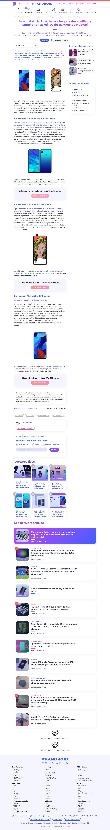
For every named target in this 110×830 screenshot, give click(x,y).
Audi (14, 785)
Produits (31, 415)
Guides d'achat (36, 641)
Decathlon (81, 805)
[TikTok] (63, 763)
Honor (80, 775)
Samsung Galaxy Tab (52, 810)
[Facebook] (49, 763)
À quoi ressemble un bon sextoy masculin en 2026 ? (52, 590)
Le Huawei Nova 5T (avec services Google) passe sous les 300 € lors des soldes (58, 513)
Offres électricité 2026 (80, 110)
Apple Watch (17, 805)
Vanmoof (81, 813)
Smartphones (44, 415)
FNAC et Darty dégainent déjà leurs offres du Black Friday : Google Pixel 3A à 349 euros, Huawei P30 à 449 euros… (39, 485)
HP (79, 777)
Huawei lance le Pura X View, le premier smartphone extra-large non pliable (85, 52)
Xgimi (47, 796)
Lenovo (80, 774)
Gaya (79, 806)
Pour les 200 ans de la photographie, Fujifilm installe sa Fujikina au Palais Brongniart (22, 484)
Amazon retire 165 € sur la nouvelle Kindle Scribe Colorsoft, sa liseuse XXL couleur (51, 608)
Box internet (77, 108)
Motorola (16, 774)
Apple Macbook (82, 771)
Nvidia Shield (50, 777)
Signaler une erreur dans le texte (25, 408)
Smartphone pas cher (80, 100)
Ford (14, 790)
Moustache (81, 808)
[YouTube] (56, 763)
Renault (15, 795)
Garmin (15, 808)
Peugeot (16, 793)
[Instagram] (46, 763)
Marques (23, 17)
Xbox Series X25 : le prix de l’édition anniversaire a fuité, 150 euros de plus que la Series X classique (54, 626)
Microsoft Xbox (50, 774)
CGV (88, 823)
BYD (14, 787)
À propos (38, 823)
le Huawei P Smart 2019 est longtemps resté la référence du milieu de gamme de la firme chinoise (39, 125)
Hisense (48, 785)
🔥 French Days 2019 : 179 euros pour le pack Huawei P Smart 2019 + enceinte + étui (40, 513)
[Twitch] (60, 763)
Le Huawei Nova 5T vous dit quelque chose (31, 300)
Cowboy (80, 803)
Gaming (47, 767)
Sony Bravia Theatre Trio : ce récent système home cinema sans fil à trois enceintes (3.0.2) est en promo (52, 553)
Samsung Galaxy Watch (20, 811)
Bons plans (80, 3)
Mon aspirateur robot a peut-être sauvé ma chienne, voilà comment (52, 681)
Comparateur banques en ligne (40, 819)
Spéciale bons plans (52, 444)
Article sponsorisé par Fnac (55, 35)
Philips (48, 790)
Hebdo (36, 444)
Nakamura (81, 810)
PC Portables (82, 767)
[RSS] (53, 763)
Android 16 (93, 816)
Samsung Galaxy (18, 777)
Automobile (16, 783)
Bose (79, 787)
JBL (79, 790)
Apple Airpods (82, 785)
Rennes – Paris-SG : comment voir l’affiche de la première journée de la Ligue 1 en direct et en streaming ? (54, 571)
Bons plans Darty (60, 415)
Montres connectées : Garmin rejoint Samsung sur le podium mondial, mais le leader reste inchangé (86, 62)
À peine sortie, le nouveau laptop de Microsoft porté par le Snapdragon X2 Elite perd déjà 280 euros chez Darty (53, 700)
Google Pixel (17, 771)
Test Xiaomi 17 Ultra (80, 816)
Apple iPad (49, 803)
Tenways (80, 811)
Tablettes (48, 801)
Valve (47, 780)
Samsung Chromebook (85, 780)
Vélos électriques (83, 801)
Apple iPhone (17, 769)
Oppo (15, 775)
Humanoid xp (27, 422)
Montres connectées (20, 801)
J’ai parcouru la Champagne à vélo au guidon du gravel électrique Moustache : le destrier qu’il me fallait (53, 534)
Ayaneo (48, 771)
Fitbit (15, 806)
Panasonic (49, 789)
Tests (64, 3)
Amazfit (15, 803)
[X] (43, 763)
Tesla (14, 796)
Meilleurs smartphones (81, 95)
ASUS (47, 769)
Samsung (49, 792)
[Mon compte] (27, 3)
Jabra (79, 789)
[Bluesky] (67, 763)
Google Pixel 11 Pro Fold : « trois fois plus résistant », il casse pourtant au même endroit (53, 718)
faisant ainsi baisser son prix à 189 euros (35, 184)
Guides (71, 3)
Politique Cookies (59, 823)
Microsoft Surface (83, 778)
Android (20, 415)
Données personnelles (76, 823)
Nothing (80, 792)
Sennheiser (81, 795)
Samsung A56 (78, 89)
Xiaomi (15, 780)
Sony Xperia (17, 778)
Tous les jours (23, 444)
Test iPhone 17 (66, 816)
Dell (79, 772)
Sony (47, 793)
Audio (79, 783)
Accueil (16, 17)
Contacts (47, 823)
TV (45, 783)
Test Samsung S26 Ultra (72, 819)
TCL (47, 795)
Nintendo (48, 775)
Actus (58, 3)
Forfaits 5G (77, 92)
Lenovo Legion (50, 772)
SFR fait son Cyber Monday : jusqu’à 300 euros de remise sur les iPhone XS (58, 485)
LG (46, 787)
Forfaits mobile (78, 98)
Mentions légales (26, 823)
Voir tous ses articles (24, 428)
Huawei (29, 17)
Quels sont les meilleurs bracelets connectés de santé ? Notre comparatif (86, 70)
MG (14, 792)
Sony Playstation (51, 778)
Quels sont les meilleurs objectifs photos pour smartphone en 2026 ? (53, 644)
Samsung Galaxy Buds (85, 793)
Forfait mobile (92, 3)
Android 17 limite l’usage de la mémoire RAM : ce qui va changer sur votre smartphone (53, 663)
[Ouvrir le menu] (14, 3)
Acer (79, 769)
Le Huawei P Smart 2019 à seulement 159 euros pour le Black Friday (21, 513)
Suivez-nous (44, 40)
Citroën (15, 789)
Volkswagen (17, 798)
